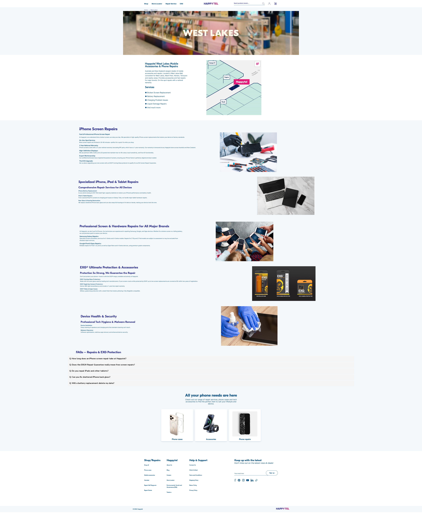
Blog (168, 470)
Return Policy (193, 485)
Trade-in (169, 492)
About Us (169, 465)
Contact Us (192, 465)
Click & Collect (193, 470)
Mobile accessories (149, 475)
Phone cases (147, 470)
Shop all (146, 465)
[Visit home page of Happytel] (282, 509)
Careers (169, 475)
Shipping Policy (193, 480)
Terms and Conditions (195, 475)
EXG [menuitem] (181, 4)
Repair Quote (148, 490)
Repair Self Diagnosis (150, 485)
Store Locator (170, 480)
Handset (146, 480)
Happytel (140, 509)
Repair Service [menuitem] (171, 4)
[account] (269, 3)
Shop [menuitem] (146, 4)
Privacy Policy (193, 490)
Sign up (271, 473)
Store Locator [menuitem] (157, 4)
